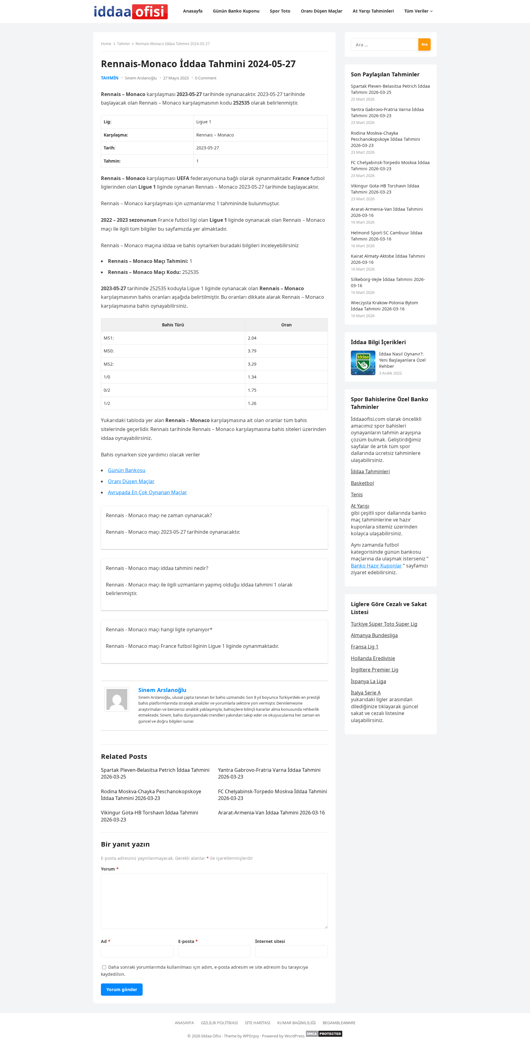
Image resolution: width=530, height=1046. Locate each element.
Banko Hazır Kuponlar (376, 565)
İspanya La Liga (368, 681)
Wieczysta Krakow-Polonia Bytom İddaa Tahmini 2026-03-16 (384, 306)
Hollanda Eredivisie (373, 658)
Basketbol (362, 483)
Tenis (357, 494)
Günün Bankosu (126, 470)
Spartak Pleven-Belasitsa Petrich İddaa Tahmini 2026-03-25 (390, 89)
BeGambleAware (339, 1022)
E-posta (188, 941)
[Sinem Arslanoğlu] (117, 709)
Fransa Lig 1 (364, 646)
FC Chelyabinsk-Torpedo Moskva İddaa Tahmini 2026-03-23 (390, 165)
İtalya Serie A (366, 692)
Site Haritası (257, 1022)
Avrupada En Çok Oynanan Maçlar (147, 492)
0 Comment (206, 78)
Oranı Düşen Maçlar (131, 481)
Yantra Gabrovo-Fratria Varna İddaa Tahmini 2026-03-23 (387, 112)
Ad (105, 941)
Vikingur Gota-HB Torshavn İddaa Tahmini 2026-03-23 (385, 189)
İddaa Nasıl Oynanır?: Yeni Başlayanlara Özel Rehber (402, 360)
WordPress (295, 1036)
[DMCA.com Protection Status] (324, 1036)
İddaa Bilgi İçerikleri (378, 342)
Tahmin (123, 43)
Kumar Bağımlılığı (296, 1022)
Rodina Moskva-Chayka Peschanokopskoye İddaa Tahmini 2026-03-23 (151, 795)
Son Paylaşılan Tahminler (385, 74)
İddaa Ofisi (211, 1036)
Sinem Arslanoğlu (141, 78)
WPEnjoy (251, 1036)
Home (106, 43)
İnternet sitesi (270, 941)
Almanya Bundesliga (374, 635)
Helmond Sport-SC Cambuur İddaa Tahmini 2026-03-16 (386, 236)
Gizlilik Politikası (219, 1022)
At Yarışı (360, 505)
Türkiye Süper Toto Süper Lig (384, 624)
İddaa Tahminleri (370, 471)
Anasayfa (184, 1022)
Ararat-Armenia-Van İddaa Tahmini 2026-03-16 (271, 812)
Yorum (110, 869)
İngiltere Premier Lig (374, 669)
